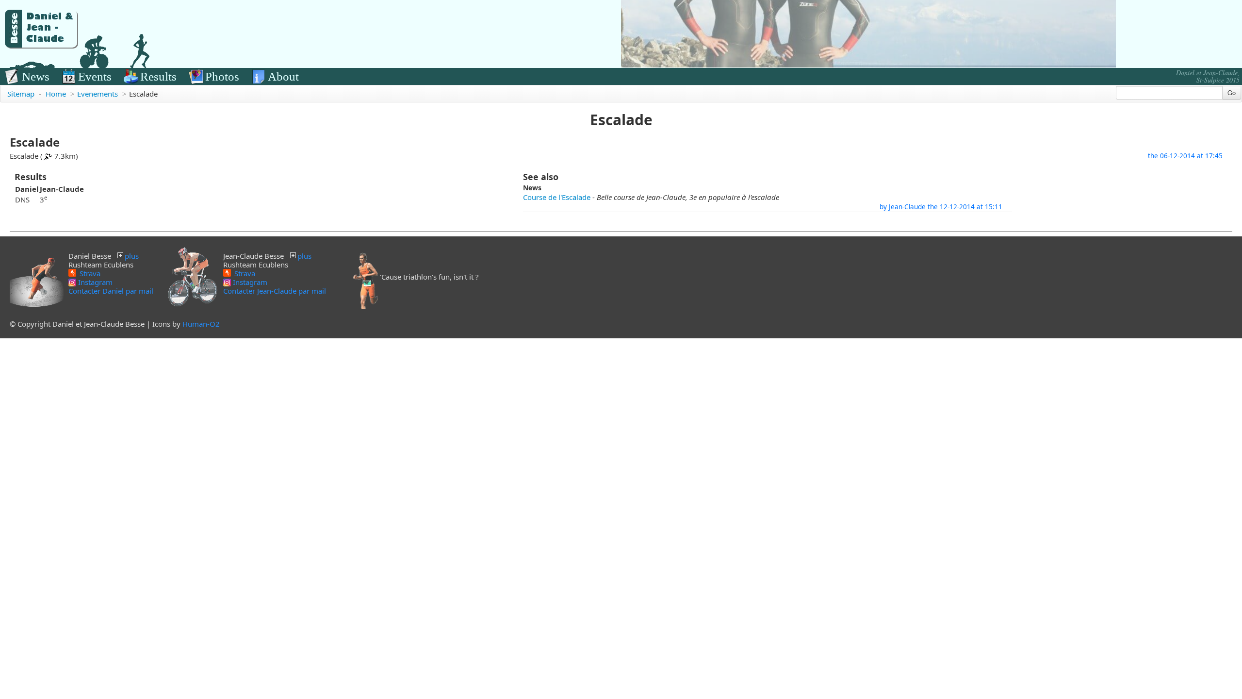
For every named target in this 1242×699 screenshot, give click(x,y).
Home (56, 94)
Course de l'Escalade (556, 197)
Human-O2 (201, 324)
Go (1231, 92)
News (35, 76)
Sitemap (20, 94)
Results (158, 76)
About (283, 76)
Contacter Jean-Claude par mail (274, 291)
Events (95, 76)
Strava (89, 273)
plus (132, 256)
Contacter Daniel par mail (110, 291)
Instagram (94, 282)
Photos (222, 76)
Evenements (97, 94)
